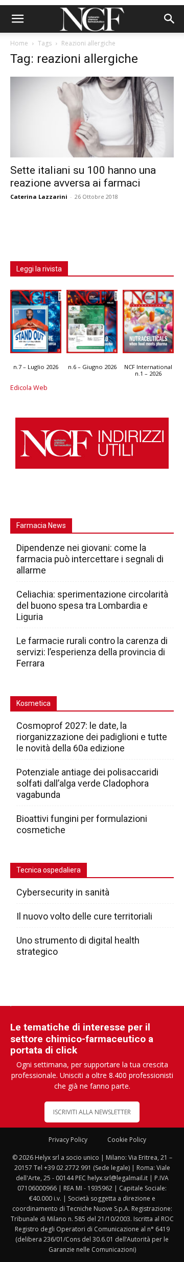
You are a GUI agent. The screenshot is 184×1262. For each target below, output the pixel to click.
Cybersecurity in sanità (62, 892)
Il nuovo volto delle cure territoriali (85, 916)
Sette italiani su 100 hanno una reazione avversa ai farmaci (83, 176)
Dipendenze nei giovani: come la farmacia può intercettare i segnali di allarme (90, 559)
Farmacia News (41, 525)
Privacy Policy (68, 1139)
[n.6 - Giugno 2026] (92, 324)
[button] (17, 19)
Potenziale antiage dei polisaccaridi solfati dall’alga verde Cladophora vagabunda (87, 783)
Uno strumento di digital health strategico (78, 946)
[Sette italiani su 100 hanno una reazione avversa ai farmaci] (92, 117)
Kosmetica (33, 703)
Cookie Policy (126, 1139)
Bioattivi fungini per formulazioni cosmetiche (81, 824)
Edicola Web (29, 387)
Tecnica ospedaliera (48, 870)
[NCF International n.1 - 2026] (148, 324)
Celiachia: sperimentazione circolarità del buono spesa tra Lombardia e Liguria (92, 605)
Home (19, 43)
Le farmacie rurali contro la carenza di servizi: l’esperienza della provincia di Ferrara (92, 652)
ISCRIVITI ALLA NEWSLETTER (92, 1112)
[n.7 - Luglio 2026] (35, 324)
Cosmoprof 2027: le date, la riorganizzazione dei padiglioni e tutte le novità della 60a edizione (91, 736)
